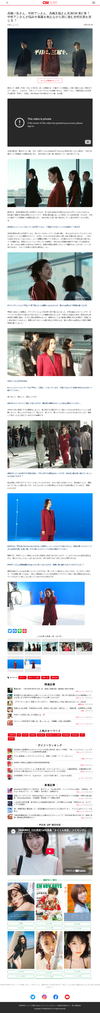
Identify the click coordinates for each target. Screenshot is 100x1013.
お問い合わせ (36, 1005)
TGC (82, 735)
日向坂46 (75, 735)
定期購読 (21, 923)
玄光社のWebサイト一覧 (66, 1005)
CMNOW (12, 735)
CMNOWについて (24, 1005)
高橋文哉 (55, 677)
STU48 (25, 735)
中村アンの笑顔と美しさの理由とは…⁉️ (29, 715)
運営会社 (78, 1005)
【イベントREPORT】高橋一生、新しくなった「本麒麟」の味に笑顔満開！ (43, 721)
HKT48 (11, 739)
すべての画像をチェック (50, 81)
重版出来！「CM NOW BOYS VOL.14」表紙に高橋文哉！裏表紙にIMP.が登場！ (44, 689)
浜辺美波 (66, 735)
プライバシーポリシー (49, 1005)
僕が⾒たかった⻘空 (53, 735)
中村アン (22, 677)
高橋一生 (45, 677)
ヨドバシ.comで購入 (49, 927)
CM (19, 735)
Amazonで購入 (21, 927)
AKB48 (32, 735)
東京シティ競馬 (34, 677)
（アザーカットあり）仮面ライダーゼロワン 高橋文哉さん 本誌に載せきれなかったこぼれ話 (50, 702)
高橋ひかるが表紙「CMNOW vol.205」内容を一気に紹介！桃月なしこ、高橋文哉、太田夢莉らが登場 (53, 708)
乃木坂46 (41, 735)
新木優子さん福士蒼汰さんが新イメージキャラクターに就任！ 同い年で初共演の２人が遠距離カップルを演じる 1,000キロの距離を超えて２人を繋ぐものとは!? (52, 696)
